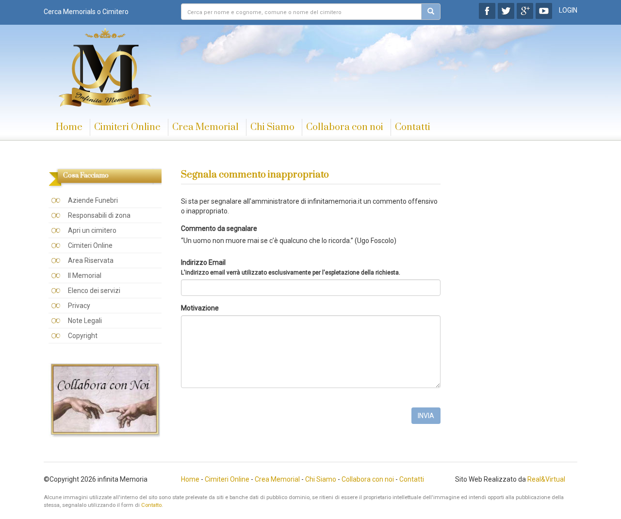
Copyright (83, 336)
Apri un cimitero (92, 230)
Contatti (412, 127)
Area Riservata (91, 260)
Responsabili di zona (99, 215)
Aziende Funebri (93, 200)
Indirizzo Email (290, 267)
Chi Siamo (272, 127)
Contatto (151, 505)
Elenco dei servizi (94, 290)
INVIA (426, 416)
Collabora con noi (344, 127)
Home (69, 127)
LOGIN (568, 10)
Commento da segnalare (219, 228)
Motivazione (200, 308)
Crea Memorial (205, 127)
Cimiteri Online (127, 127)
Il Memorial (84, 275)
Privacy (79, 305)
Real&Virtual (546, 479)
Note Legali (85, 320)
